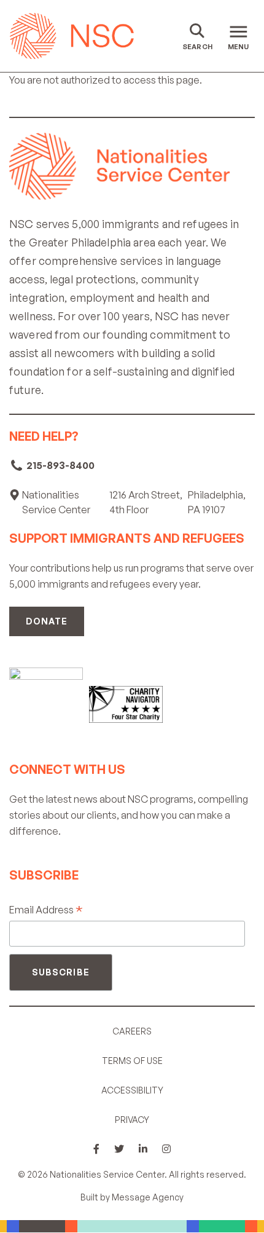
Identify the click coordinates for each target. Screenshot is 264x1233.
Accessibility (132, 1090)
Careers (132, 1031)
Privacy (132, 1119)
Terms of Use (132, 1060)
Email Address (46, 910)
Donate (47, 621)
